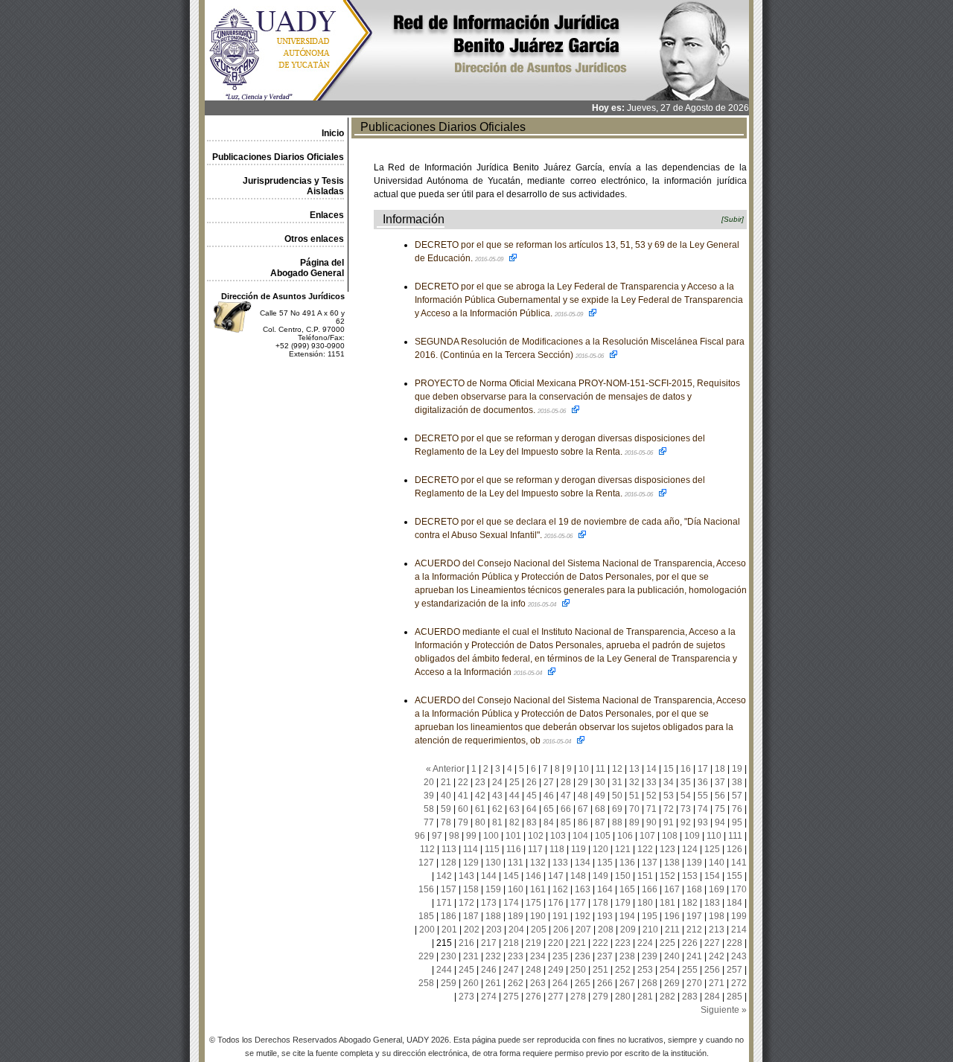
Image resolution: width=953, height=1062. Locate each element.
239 (649, 956)
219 (533, 943)
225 (667, 943)
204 (516, 929)
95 (737, 822)
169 (716, 889)
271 (716, 983)
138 (672, 862)
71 (651, 809)
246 (489, 970)
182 (690, 903)
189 (515, 916)
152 (667, 876)
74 (703, 809)
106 (625, 836)
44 (514, 795)
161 (538, 889)
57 (737, 795)
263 (538, 983)
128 (448, 862)
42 (480, 795)
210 (650, 929)
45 (531, 795)
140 (716, 862)
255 (690, 970)
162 (560, 889)
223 (623, 943)
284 (712, 996)
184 (734, 903)
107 (647, 836)
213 (716, 929)
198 (716, 916)
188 (493, 916)
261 (493, 983)
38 (737, 782)
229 (426, 956)
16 (686, 769)
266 (605, 983)
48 (583, 795)
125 (712, 849)
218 (511, 943)
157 (448, 889)
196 (672, 916)
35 (686, 782)
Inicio (333, 133)
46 (549, 795)
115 (492, 849)
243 (739, 956)
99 (471, 836)
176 (556, 903)
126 (734, 849)
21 (446, 782)
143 (466, 876)
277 (556, 996)
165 (627, 889)
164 (605, 889)
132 (538, 862)
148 (578, 876)
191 (560, 916)
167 (672, 889)
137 (649, 862)
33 (651, 782)
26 (531, 782)
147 (556, 876)
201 (449, 929)
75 (720, 809)
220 (556, 943)
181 (667, 903)
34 (668, 782)
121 (623, 849)
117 (535, 849)
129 (471, 862)
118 (556, 849)
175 (533, 903)
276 (533, 996)
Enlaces (327, 215)
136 (627, 862)
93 (703, 822)
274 (489, 996)
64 (531, 809)
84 (549, 822)
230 (448, 956)
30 (600, 782)
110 (714, 836)
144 (489, 876)
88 (617, 822)
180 (645, 903)
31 (617, 782)
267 (627, 983)
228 (734, 943)
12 (617, 769)
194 (627, 916)
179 (623, 903)
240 (672, 956)
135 (605, 862)
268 (649, 983)
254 (667, 970)
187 (471, 916)
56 (720, 795)
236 (582, 956)
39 (429, 795)
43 (497, 795)
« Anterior (445, 769)
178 (600, 903)
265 (582, 983)
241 (694, 956)
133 (560, 862)
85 (566, 822)
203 (494, 929)
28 (566, 782)
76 (737, 809)
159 (493, 889)
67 (583, 809)
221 (578, 943)
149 (600, 876)
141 (739, 862)
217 (489, 943)
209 (628, 929)
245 (466, 970)
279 (600, 996)
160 (515, 889)
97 (437, 836)
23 (480, 782)
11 (600, 769)
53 (668, 795)
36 (703, 782)
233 (515, 956)
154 (712, 876)
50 (617, 795)
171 (444, 903)
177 (578, 903)
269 (672, 983)
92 (686, 822)
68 (600, 809)
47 (566, 795)
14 (651, 769)
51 (634, 795)
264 (560, 983)
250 (578, 970)
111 (735, 836)
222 (600, 943)
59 (446, 809)
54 (686, 795)
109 (692, 836)
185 (426, 916)
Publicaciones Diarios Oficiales (278, 157)
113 (449, 849)
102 (536, 836)
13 (634, 769)
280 (623, 996)
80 (480, 822)
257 (734, 970)
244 (444, 970)
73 (686, 809)
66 (566, 809)
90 (651, 822)
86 (583, 822)
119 (578, 849)
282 (667, 996)
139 (694, 862)
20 (429, 782)
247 (511, 970)
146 (533, 876)
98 (454, 836)
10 (584, 769)
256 (712, 970)
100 (491, 836)
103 (558, 836)
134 (582, 862)
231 (471, 956)
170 (739, 889)
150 (623, 876)
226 (690, 943)
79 (463, 822)
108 (670, 836)
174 (511, 903)
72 (668, 809)
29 (583, 782)
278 (578, 996)
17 (703, 769)
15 (668, 769)
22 (463, 782)
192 (582, 916)
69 (617, 809)
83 (531, 822)
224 (645, 943)
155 (734, 876)
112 (427, 849)
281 (645, 996)
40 (446, 795)
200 (427, 929)
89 (634, 822)
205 (538, 929)
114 (470, 849)
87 (600, 822)
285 (734, 996)
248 (533, 970)
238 (627, 956)
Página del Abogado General (307, 267)
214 (739, 929)
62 (497, 809)
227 (712, 943)
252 (623, 970)
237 (605, 956)
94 (720, 822)
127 (426, 862)
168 (694, 889)
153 (690, 876)
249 (556, 970)
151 (645, 876)
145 (511, 876)
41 (463, 795)
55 (703, 795)
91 (668, 822)
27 (549, 782)
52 (651, 795)
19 (737, 769)
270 (694, 983)
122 (645, 849)
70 (634, 809)
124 (690, 849)
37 (720, 782)
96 (420, 836)
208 (605, 929)
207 (583, 929)
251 (600, 970)
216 (466, 943)
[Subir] (732, 219)
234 (538, 956)
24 (497, 782)
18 (720, 769)
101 (513, 836)
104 (580, 836)
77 (429, 822)
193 (605, 916)
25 (514, 782)
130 (493, 862)
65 (549, 809)
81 (497, 822)
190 (538, 916)
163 (582, 889)
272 (739, 983)
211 (672, 929)
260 (471, 983)
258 (426, 983)
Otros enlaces (314, 239)
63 (514, 809)
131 (515, 862)
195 (649, 916)
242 (716, 956)
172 (466, 903)
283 (690, 996)
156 (426, 889)
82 (514, 822)
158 (471, 889)
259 (448, 983)
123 (667, 849)
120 (600, 849)
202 (471, 929)
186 (448, 916)
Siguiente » (724, 1010)
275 (511, 996)
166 (649, 889)
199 (739, 916)
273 (466, 996)
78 (446, 822)
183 (712, 903)
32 (634, 782)
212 (694, 929)
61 (480, 809)
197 (694, 916)
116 (513, 849)
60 (463, 809)
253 (645, 970)
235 (560, 956)
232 (493, 956)
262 (515, 983)
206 (561, 929)
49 (600, 795)
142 (444, 876)
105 (603, 836)
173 (489, 903)
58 (429, 809)
